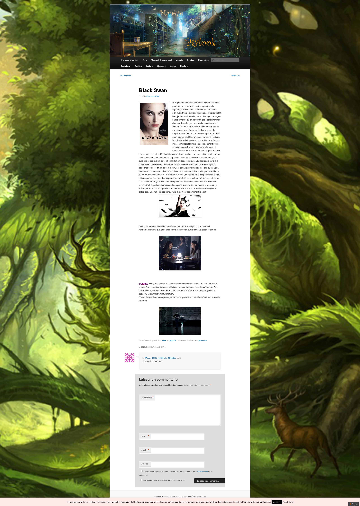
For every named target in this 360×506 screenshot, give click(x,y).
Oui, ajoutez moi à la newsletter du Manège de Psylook (164, 480)
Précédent (125, 75)
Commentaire (147, 397)
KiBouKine (172, 358)
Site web (144, 463)
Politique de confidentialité (164, 496)
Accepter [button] (277, 502)
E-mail (145, 450)
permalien (203, 340)
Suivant (235, 75)
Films (164, 340)
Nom (145, 436)
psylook (173, 340)
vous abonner (202, 471)
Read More (288, 502)
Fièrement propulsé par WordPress (191, 496)
